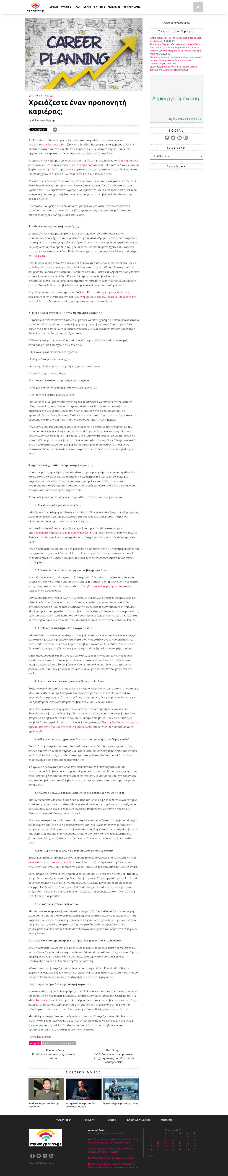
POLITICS (99, 7)
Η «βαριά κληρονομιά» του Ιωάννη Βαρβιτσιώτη (111, 1158)
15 (187, 1143)
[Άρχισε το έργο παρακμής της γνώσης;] (121, 1098)
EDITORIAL (114, 7)
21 (180, 1146)
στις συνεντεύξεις (59, 165)
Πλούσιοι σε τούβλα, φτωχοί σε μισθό (106, 1133)
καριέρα (46, 1043)
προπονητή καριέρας (99, 153)
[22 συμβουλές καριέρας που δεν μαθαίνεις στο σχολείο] (84, 1098)
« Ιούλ (150, 1156)
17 (150, 1146)
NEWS (77, 7)
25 (158, 1149)
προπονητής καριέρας (63, 1043)
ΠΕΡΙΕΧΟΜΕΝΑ (132, 7)
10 (150, 1143)
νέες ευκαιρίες (55, 144)
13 (173, 1143)
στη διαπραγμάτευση (90, 165)
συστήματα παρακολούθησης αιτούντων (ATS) (63, 532)
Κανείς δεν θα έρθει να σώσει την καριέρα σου (43, 1105)
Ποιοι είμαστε (88, 1120)
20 (173, 1146)
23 (195, 1146)
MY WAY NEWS (41, 96)
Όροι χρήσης (167, 1120)
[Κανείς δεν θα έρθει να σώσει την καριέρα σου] (46, 1098)
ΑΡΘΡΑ (87, 7)
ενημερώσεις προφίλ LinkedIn (98, 296)
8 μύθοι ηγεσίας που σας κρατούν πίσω (53, 1056)
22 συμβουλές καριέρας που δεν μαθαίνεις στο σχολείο (80, 1105)
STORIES (66, 7)
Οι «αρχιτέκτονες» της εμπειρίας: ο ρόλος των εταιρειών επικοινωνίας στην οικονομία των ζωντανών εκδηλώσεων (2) (176, 60)
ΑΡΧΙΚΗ (53, 7)
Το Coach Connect (46, 1000)
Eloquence (39, 255)
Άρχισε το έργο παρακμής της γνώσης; (121, 1103)
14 (180, 1143)
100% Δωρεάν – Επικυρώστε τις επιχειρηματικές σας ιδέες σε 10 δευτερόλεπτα (114, 1058)
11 (158, 1143)
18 (158, 1146)
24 (150, 1149)
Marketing (111, 1120)
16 (195, 1143)
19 (165, 1146)
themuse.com (44, 1036)
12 (165, 1143)
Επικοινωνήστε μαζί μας (138, 1120)
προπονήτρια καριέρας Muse (103, 251)
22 (187, 1146)
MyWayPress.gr (63, 1120)
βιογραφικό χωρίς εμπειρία (104, 586)
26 (165, 1149)
